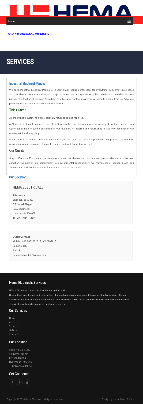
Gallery (13, 330)
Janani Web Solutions (125, 399)
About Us (14, 322)
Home (12, 318)
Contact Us (15, 334)
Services (13, 326)
